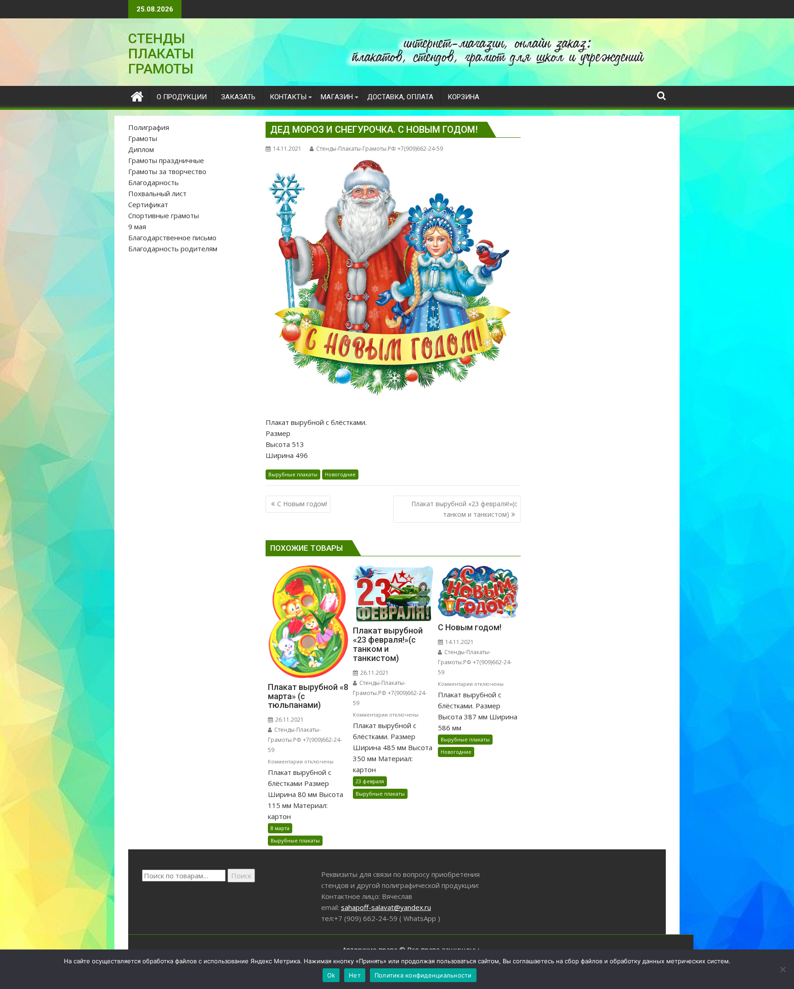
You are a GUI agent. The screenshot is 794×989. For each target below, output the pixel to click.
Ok (331, 975)
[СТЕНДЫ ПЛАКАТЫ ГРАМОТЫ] (137, 95)
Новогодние (340, 474)
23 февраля (370, 781)
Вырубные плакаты (293, 474)
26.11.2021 (289, 719)
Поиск (241, 875)
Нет (355, 975)
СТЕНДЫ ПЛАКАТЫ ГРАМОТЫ (161, 53)
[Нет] (782, 969)
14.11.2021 (459, 642)
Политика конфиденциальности (423, 975)
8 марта (280, 828)
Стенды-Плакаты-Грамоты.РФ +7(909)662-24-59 (379, 149)
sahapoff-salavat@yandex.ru (386, 907)
